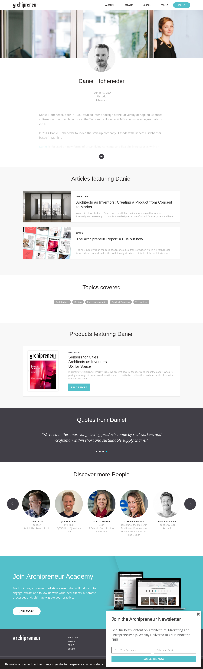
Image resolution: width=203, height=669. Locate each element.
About (71, 645)
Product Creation (121, 302)
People (164, 5)
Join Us (181, 5)
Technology (141, 302)
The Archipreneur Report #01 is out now (109, 239)
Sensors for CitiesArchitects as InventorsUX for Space (87, 361)
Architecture (62, 302)
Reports (129, 5)
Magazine (110, 5)
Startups (82, 196)
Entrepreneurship (96, 302)
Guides (147, 5)
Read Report (79, 387)
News (79, 233)
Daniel (43, 147)
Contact (72, 649)
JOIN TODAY (26, 611)
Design (78, 302)
